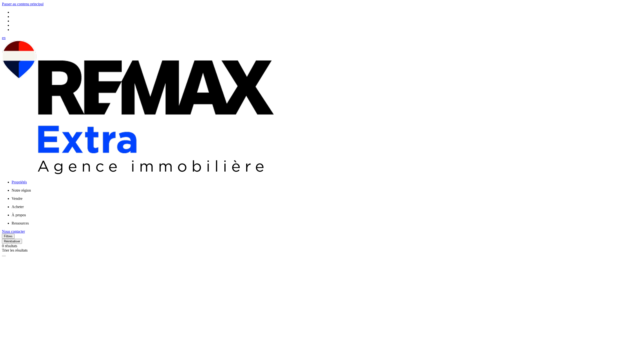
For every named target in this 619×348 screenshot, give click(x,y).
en (4, 38)
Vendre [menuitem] (17, 198)
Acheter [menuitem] (18, 207)
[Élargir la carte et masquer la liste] (4, 256)
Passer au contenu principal (23, 4)
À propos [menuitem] (19, 215)
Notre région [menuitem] (21, 190)
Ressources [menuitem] (20, 223)
